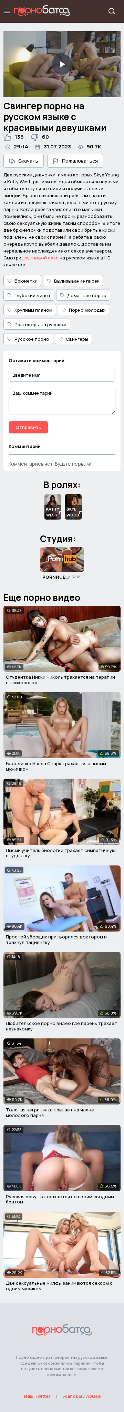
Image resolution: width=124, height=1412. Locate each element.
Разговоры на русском (40, 324)
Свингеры (77, 339)
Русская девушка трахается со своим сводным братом (60, 1199)
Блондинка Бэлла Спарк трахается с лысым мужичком (56, 766)
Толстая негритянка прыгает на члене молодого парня (50, 1112)
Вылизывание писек (77, 281)
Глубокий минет (32, 295)
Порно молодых (87, 310)
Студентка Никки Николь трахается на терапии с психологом (60, 680)
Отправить (28, 427)
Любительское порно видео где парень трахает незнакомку (61, 1026)
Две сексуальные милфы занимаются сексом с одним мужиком (59, 1286)
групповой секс (40, 258)
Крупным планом (33, 310)
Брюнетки (26, 281)
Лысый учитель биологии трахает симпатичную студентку (61, 853)
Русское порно (31, 339)
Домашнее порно (86, 295)
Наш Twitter (37, 1396)
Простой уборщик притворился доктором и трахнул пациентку (56, 939)
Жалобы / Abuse (82, 1396)
